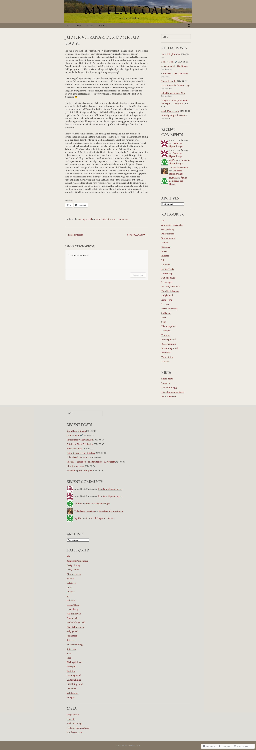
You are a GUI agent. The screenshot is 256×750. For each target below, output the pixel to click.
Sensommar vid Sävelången (174, 66)
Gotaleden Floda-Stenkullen (174, 73)
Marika (103, 26)
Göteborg (165, 247)
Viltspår (165, 361)
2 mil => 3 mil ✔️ (169, 61)
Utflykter (165, 352)
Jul (162, 260)
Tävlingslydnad (168, 326)
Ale (162, 220)
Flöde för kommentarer (172, 392)
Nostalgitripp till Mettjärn (174, 115)
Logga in (165, 383)
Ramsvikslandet (169, 81)
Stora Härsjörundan (170, 54)
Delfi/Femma (167, 233)
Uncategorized (84, 219)
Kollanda (165, 264)
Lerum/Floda (167, 269)
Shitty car (166, 313)
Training (165, 335)
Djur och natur (168, 238)
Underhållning (168, 344)
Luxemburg (166, 273)
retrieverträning (169, 308)
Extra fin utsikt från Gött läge (175, 85)
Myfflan (173, 160)
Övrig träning (168, 229)
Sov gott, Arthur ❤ (137, 235)
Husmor (165, 255)
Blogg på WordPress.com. (128, 745)
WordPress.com (168, 396)
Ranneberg (166, 300)
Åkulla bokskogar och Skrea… (178, 181)
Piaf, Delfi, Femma (170, 291)
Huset (164, 251)
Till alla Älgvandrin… (179, 167)
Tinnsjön (165, 330)
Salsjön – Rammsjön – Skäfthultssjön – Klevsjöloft (91, 462)
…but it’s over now (170, 111)
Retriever (165, 304)
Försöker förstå (74, 235)
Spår (163, 322)
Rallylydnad (167, 295)
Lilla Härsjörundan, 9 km (173, 93)
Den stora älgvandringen (110, 489)
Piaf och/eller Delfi (170, 286)
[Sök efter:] (189, 25)
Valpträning (167, 357)
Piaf (69, 26)
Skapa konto (167, 378)
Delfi (78, 26)
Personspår (166, 282)
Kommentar (138, 275)
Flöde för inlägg (169, 387)
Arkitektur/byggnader (172, 225)
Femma (90, 26)
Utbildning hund (169, 348)
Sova (163, 317)
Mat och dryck (168, 278)
